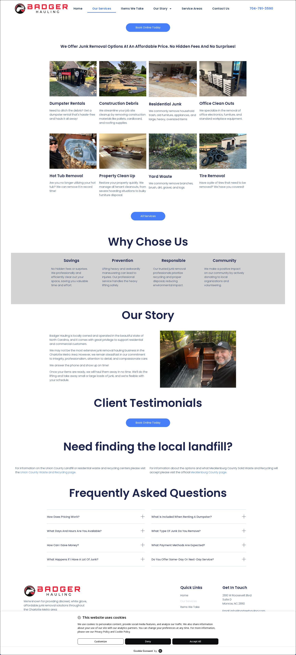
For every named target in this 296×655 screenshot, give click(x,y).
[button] (96, 519)
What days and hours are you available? (74, 531)
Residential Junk (165, 104)
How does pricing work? (63, 517)
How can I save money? (63, 545)
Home (77, 9)
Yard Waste (160, 176)
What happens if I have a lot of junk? (72, 559)
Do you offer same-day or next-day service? (182, 559)
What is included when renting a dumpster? (181, 517)
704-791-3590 (261, 8)
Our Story (160, 9)
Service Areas (192, 9)
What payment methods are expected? (178, 545)
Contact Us (220, 9)
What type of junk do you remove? (176, 531)
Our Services (101, 9)
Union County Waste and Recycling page (48, 472)
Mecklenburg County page (208, 472)
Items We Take (132, 9)
